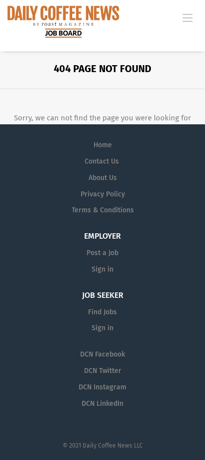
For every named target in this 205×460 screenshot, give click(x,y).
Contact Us (102, 161)
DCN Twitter (102, 371)
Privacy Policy (103, 194)
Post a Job (102, 253)
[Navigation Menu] (188, 17)
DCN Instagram (102, 387)
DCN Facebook (102, 354)
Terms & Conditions (103, 210)
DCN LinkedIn (102, 403)
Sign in (102, 269)
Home (103, 145)
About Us (103, 178)
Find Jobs (102, 312)
